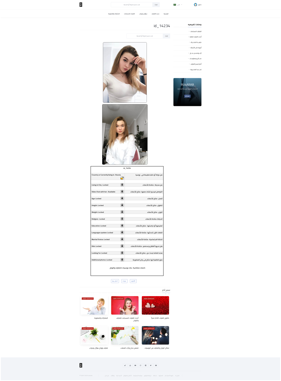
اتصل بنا (177, 375)
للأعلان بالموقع (127, 375)
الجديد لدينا (119, 375)
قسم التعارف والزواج (88, 298)
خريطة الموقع (147, 375)
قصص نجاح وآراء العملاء (129, 348)
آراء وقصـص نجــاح (195, 53)
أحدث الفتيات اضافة (195, 36)
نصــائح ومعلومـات (195, 58)
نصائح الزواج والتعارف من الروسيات (157, 348)
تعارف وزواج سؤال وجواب (98, 348)
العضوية (161, 375)
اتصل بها (115, 281)
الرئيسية (166, 13)
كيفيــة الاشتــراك (196, 42)
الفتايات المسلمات (195, 31)
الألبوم (133, 281)
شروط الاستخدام (169, 375)
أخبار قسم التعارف (196, 64)
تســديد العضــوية (195, 69)
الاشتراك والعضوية (114, 13)
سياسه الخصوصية (137, 375)
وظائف (112, 375)
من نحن (107, 375)
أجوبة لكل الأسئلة (195, 47)
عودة (124, 281)
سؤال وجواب (143, 13)
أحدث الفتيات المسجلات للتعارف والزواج (127, 319)
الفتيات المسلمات (129, 13)
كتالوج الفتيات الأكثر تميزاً (160, 318)
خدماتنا (155, 375)
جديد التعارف (155, 13)
